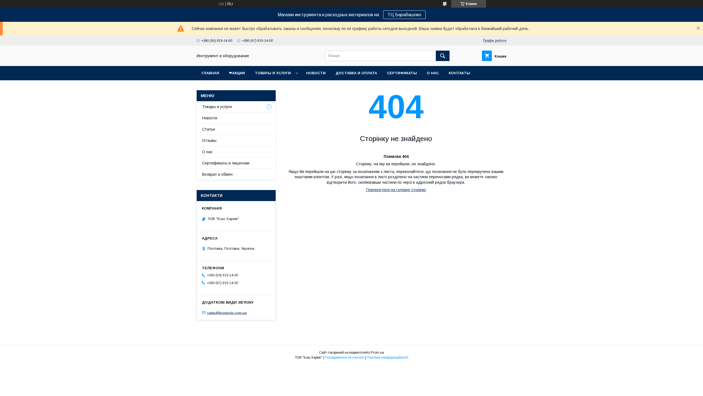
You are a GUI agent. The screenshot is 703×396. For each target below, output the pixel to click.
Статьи (208, 129)
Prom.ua (377, 352)
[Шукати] (443, 56)
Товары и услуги (273, 73)
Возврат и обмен (217, 174)
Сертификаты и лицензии (225, 163)
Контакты (459, 73)
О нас (433, 73)
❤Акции (237, 73)
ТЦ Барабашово (404, 14)
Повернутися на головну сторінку (396, 190)
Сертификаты (402, 73)
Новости (316, 73)
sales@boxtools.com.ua (227, 312)
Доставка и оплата (356, 73)
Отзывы (209, 140)
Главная (210, 73)
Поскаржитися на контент (344, 357)
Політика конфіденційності (387, 357)
